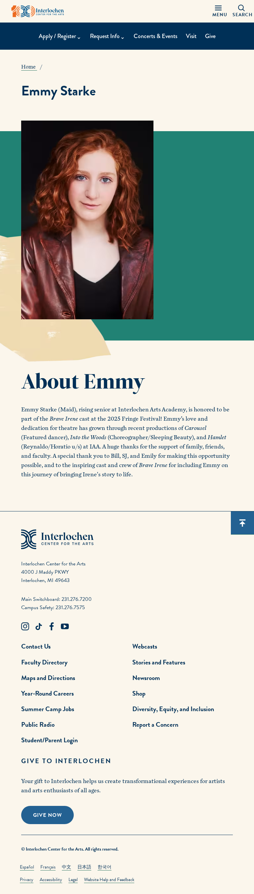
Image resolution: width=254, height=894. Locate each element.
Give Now (47, 815)
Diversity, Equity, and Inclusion (173, 709)
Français (48, 867)
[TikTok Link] (38, 626)
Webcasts (144, 646)
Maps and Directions (48, 678)
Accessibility (51, 879)
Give (210, 36)
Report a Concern (155, 724)
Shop (139, 693)
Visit (191, 36)
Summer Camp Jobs (47, 709)
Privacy (26, 879)
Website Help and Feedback (109, 879)
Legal (73, 879)
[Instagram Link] (25, 626)
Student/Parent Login (49, 740)
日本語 (84, 867)
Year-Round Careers (47, 693)
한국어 (104, 867)
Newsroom (146, 678)
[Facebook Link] (52, 626)
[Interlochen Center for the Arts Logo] (37, 11)
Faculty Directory (44, 662)
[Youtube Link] (65, 626)
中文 (66, 867)
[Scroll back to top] (242, 523)
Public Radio (38, 724)
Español (27, 867)
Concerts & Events (155, 36)
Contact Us (36, 646)
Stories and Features (158, 662)
